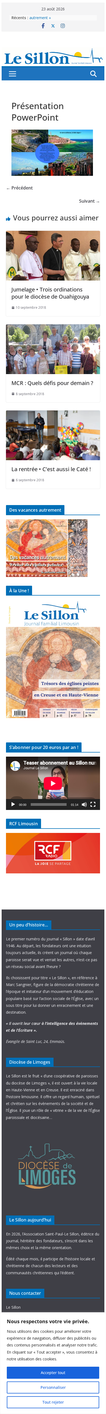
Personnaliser (53, 1387)
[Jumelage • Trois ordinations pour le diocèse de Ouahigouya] (53, 235)
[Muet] (84, 804)
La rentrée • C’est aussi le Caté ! (51, 469)
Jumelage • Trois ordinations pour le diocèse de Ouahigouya (50, 293)
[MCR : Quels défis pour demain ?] (53, 328)
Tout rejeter (53, 1402)
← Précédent (19, 188)
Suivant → (89, 201)
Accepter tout (53, 1372)
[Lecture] (13, 804)
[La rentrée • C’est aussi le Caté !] (53, 414)
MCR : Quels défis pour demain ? (52, 383)
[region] (53, 1363)
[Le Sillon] (53, 51)
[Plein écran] (93, 804)
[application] (53, 783)
